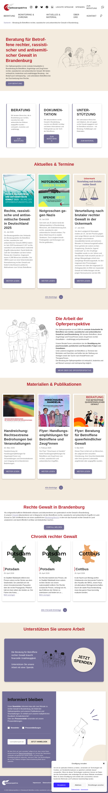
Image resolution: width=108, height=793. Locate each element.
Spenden (80, 7)
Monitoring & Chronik (26, 15)
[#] (101, 15)
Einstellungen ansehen (96, 785)
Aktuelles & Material (53, 15)
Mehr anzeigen (9, 595)
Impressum (84, 789)
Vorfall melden (54, 527)
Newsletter (15, 728)
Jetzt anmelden (39, 742)
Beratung (9, 16)
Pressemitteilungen (33, 728)
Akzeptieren (61, 785)
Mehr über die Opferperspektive (74, 370)
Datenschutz (75, 789)
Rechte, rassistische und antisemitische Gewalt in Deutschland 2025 (17, 219)
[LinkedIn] (52, 7)
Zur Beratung (91, 7)
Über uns (76, 15)
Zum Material (87, 141)
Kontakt (91, 16)
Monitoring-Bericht (52, 517)
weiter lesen (12, 281)
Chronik (15, 515)
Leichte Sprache (65, 7)
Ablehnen (78, 785)
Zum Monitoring (52, 139)
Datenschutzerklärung (25, 753)
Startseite (7, 23)
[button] (104, 763)
